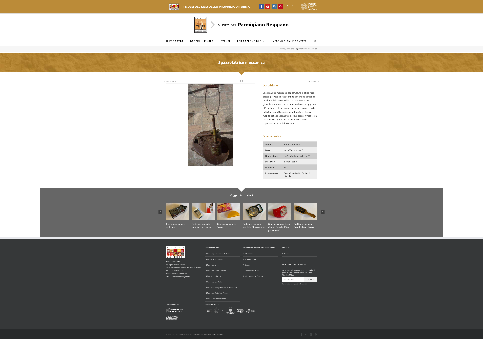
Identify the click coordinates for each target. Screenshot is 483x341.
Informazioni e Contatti (254, 279)
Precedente (171, 81)
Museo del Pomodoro (214, 262)
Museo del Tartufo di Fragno (217, 296)
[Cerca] (315, 41)
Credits (220, 337)
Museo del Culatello (214, 285)
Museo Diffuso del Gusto (216, 302)
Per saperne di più (252, 274)
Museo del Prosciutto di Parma (218, 257)
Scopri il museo (251, 262)
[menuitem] (176, 41)
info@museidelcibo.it (180, 277)
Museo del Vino (212, 268)
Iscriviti (311, 283)
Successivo (312, 81)
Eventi (247, 268)
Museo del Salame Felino (216, 274)
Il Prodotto (249, 257)
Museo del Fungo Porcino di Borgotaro (221, 290)
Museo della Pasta (213, 279)
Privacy (286, 257)
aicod (215, 337)
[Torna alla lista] (241, 81)
